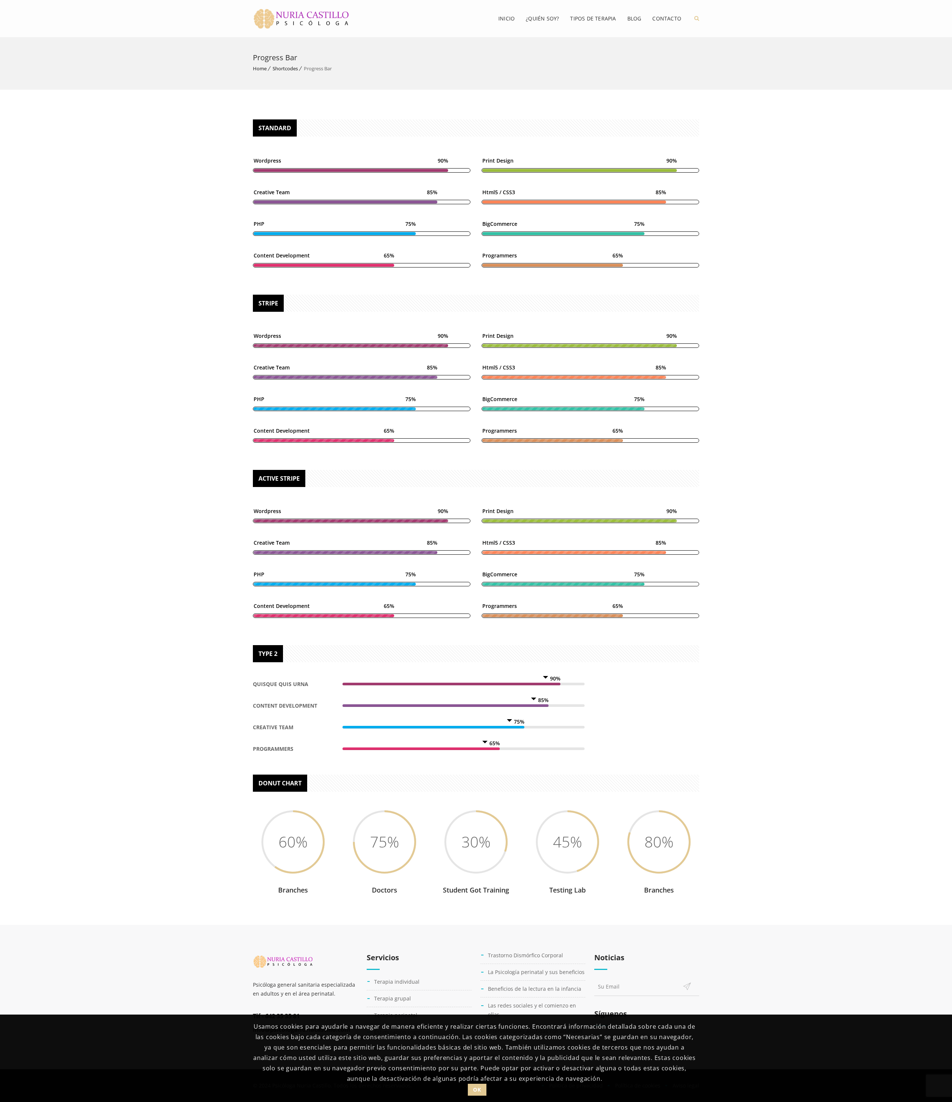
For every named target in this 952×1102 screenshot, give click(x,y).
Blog (634, 18)
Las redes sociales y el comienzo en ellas (532, 1010)
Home (260, 68)
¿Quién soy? (542, 18)
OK (477, 1089)
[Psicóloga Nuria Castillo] (301, 19)
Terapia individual (396, 981)
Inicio (506, 18)
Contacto (666, 18)
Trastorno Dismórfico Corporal (525, 955)
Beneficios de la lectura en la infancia (534, 988)
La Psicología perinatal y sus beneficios (536, 972)
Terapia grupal (392, 998)
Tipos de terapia (593, 18)
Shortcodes (285, 68)
